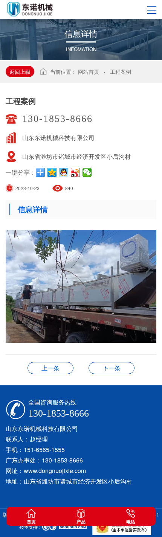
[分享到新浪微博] (75, 172)
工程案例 (120, 71)
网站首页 (88, 71)
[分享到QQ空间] (52, 172)
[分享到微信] (87, 172)
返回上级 (20, 71)
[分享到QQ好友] (64, 172)
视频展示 (111, 368)
